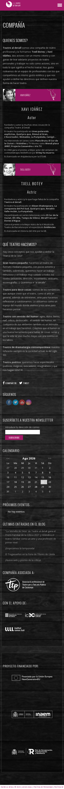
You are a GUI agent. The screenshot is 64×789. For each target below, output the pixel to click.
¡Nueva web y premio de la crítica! (23, 560)
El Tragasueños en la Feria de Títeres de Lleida (30, 554)
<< (8, 458)
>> (49, 458)
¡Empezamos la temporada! (19, 548)
